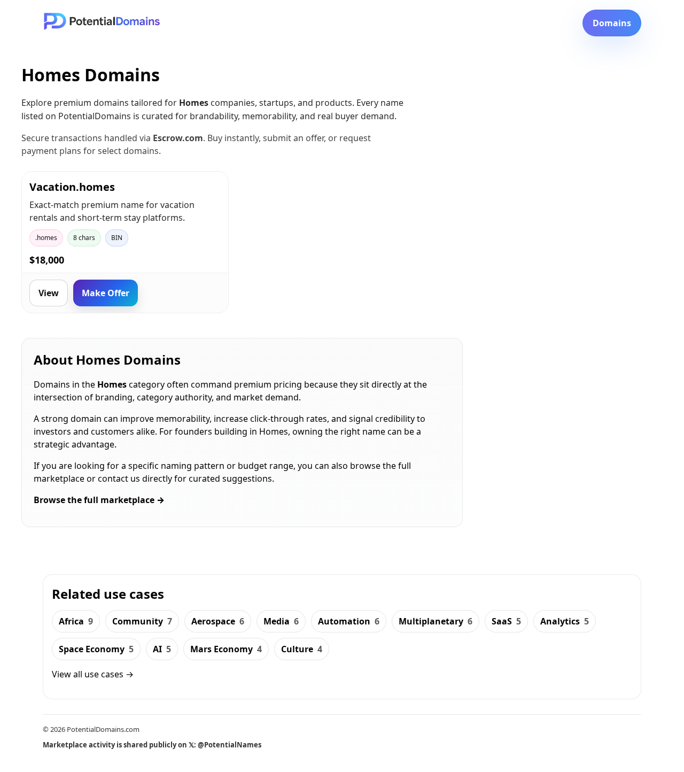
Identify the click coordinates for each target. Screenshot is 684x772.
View (48, 293)
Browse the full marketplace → (99, 500)
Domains (612, 23)
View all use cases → (93, 674)
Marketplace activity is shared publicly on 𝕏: (152, 745)
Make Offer (105, 293)
